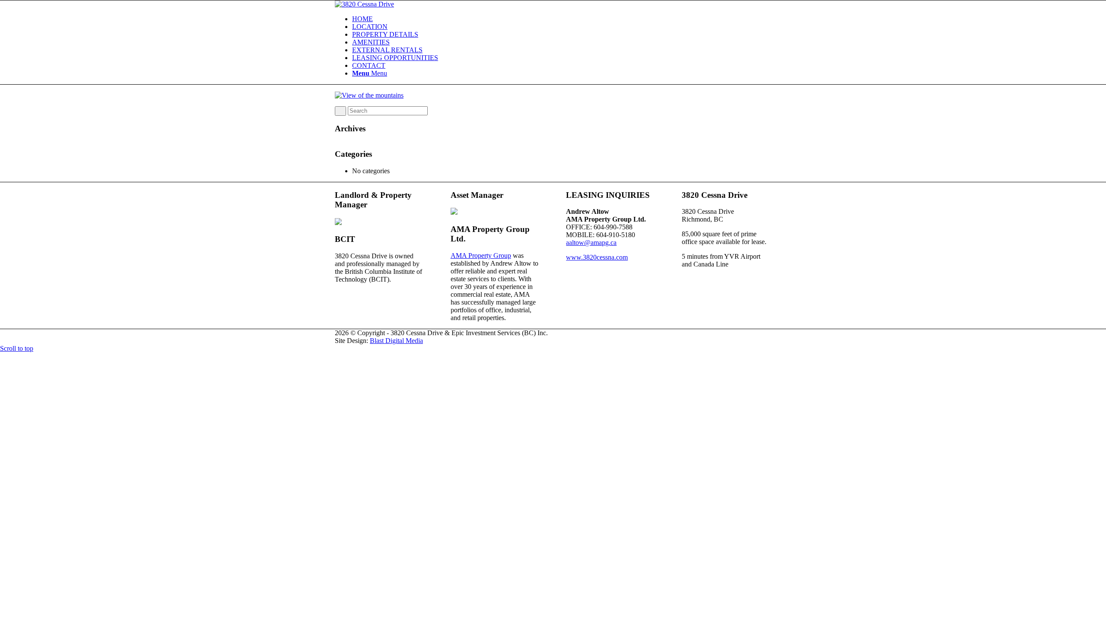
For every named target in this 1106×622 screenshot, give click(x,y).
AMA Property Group (481, 255)
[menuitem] (561, 19)
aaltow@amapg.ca (591, 242)
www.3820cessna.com (597, 257)
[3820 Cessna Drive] (364, 4)
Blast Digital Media (396, 340)
